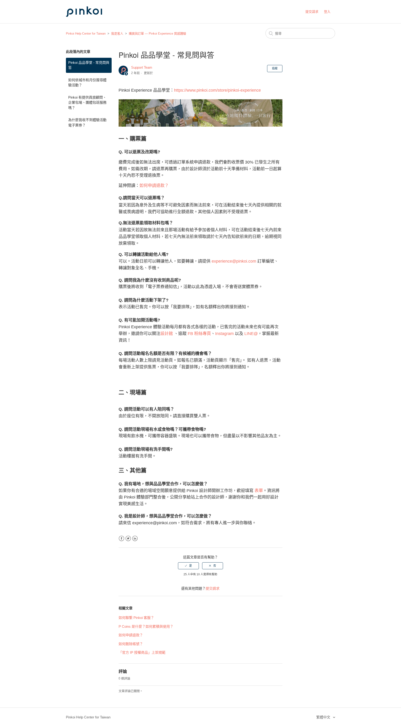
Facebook (121, 538)
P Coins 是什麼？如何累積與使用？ (146, 626)
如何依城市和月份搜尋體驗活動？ (87, 82)
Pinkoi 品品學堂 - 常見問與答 (88, 65)
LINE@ (251, 333)
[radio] (188, 565)
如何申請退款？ (154, 185)
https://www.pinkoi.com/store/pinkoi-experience (217, 90)
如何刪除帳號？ (131, 644)
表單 (259, 490)
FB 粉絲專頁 (199, 333)
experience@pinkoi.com (234, 261)
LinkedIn (135, 538)
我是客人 (117, 33)
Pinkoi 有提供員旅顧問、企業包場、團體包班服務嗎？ (87, 102)
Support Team (141, 67)
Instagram (224, 333)
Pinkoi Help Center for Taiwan (86, 33)
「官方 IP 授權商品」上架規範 (142, 652)
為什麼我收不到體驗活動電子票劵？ (87, 122)
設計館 (166, 333)
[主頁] (89, 21)
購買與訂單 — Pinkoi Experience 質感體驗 (157, 33)
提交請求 (311, 11)
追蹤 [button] (275, 68)
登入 (327, 11)
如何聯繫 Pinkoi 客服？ (136, 618)
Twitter (128, 538)
